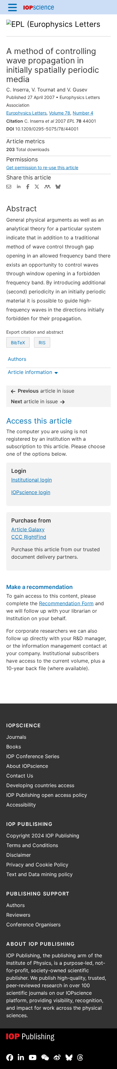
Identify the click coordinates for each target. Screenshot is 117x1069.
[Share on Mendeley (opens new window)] (47, 186)
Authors (15, 905)
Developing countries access (40, 785)
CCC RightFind (28, 537)
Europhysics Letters (26, 112)
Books (13, 746)
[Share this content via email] (8, 186)
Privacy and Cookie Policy (37, 864)
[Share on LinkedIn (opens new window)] (18, 186)
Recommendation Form (66, 603)
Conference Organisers (33, 924)
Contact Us (19, 775)
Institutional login (31, 480)
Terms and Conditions (32, 845)
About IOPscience (27, 766)
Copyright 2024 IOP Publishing (42, 835)
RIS (42, 342)
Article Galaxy (28, 529)
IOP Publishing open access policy (46, 795)
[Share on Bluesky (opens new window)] (58, 186)
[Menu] (12, 7)
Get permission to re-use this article (42, 167)
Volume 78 (59, 112)
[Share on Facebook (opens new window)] (27, 186)
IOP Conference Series (32, 756)
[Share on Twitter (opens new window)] (36, 186)
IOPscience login (30, 492)
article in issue (46, 391)
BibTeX (18, 342)
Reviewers (18, 915)
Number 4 (83, 112)
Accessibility (21, 805)
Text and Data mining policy (39, 874)
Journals (16, 737)
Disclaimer (18, 855)
